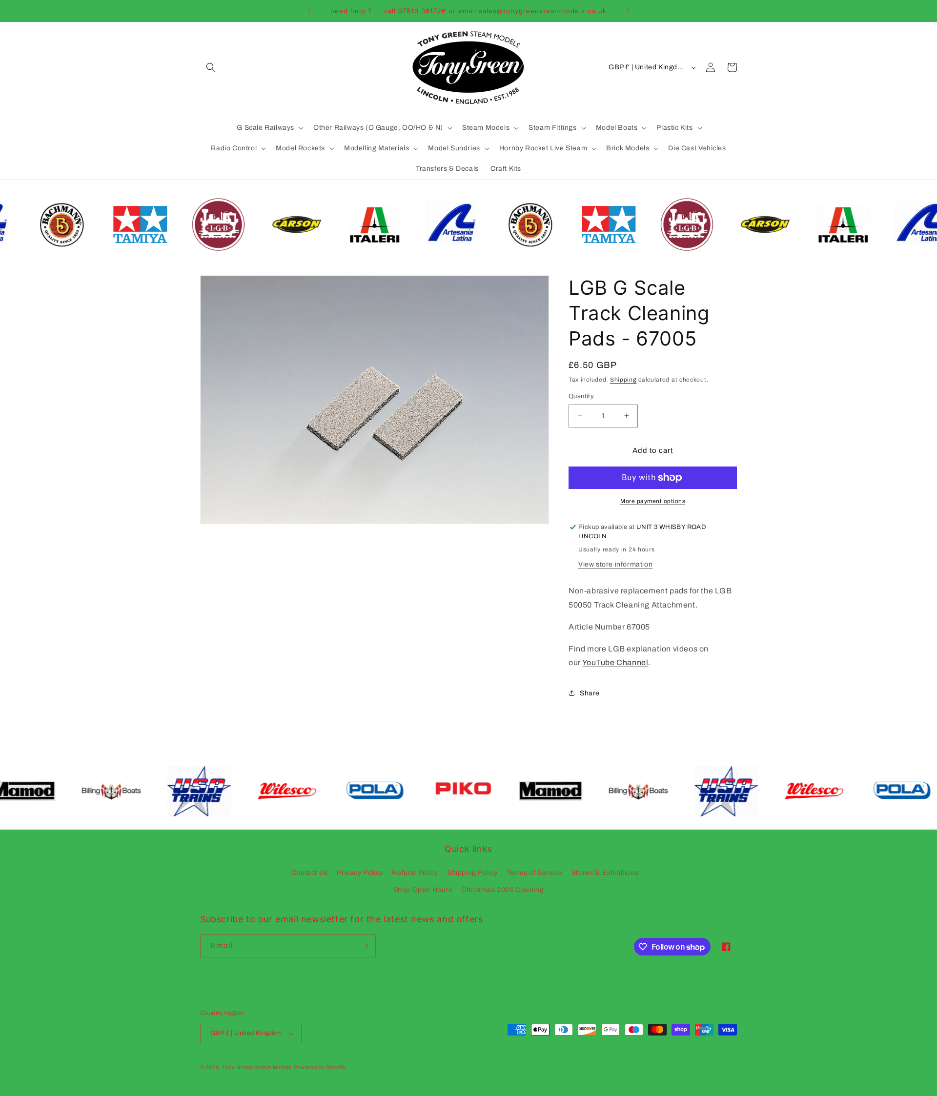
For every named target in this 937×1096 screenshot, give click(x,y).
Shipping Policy (472, 872)
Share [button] (590, 693)
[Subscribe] (364, 945)
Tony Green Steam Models (257, 1068)
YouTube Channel (615, 662)
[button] (211, 67)
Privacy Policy (360, 872)
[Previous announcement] (309, 10)
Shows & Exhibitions (604, 872)
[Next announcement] (627, 10)
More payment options (652, 501)
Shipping (623, 379)
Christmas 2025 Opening (502, 890)
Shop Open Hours (422, 890)
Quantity (581, 396)
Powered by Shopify (319, 1068)
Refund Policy (415, 872)
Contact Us (309, 872)
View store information (615, 564)
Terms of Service (535, 872)
